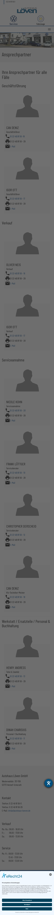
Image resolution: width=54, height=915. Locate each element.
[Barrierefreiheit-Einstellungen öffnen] (48, 783)
